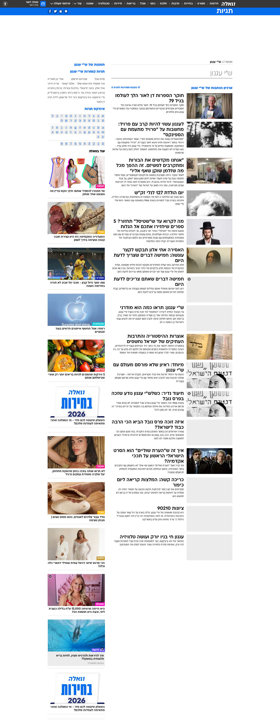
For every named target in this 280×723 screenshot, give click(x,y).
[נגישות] (5, 4)
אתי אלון (100, 88)
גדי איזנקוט (98, 97)
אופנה (90, 3)
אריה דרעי (53, 83)
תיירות (118, 3)
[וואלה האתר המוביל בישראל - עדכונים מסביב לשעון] (228, 4)
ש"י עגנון (215, 62)
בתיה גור (86, 92)
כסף (152, 3)
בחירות (188, 3)
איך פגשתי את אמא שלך (91, 83)
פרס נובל (100, 78)
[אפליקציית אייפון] (60, 11)
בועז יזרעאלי (87, 88)
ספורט (201, 3)
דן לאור (101, 101)
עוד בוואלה (97, 151)
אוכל (143, 3)
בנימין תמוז (98, 92)
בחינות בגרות (70, 88)
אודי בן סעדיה (55, 78)
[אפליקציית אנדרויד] (66, 11)
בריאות (131, 3)
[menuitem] (211, 4)
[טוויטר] (55, 11)
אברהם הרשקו (79, 78)
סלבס (163, 3)
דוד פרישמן (65, 97)
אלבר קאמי (68, 83)
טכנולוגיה (104, 3)
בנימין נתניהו (55, 88)
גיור (75, 97)
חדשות (214, 3)
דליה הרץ (53, 97)
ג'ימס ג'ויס (74, 92)
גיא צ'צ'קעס (84, 97)
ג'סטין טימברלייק (57, 92)
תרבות (175, 3)
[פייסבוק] (50, 11)
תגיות (229, 62)
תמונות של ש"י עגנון (89, 65)
